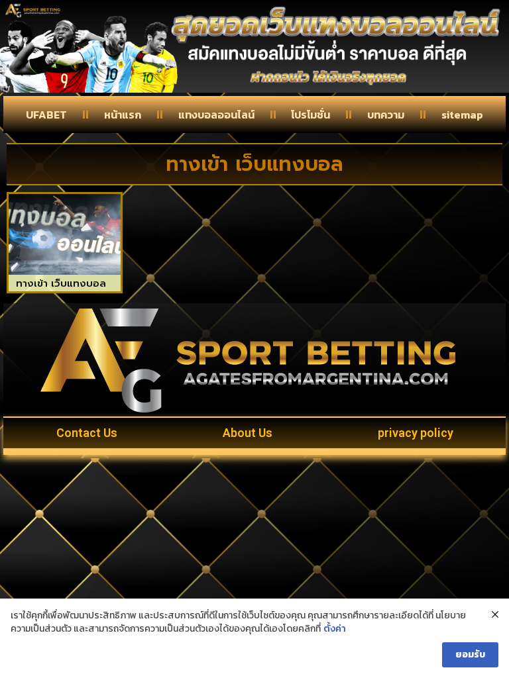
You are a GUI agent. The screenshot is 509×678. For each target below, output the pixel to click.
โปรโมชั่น (310, 114)
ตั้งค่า (334, 629)
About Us (247, 433)
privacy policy (415, 433)
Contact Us (86, 433)
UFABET (46, 114)
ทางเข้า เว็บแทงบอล (61, 283)
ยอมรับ (470, 654)
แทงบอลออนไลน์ (216, 114)
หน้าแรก (122, 114)
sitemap (462, 114)
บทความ (385, 114)
